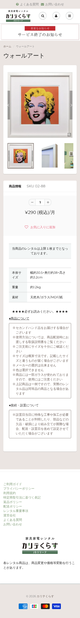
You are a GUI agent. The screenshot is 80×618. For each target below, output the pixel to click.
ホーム (7, 46)
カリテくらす (45, 596)
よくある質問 (29, 4)
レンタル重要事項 (15, 511)
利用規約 (9, 493)
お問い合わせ (54, 4)
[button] (40, 226)
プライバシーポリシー (18, 488)
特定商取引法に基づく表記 (22, 497)
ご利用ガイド (12, 484)
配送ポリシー (12, 506)
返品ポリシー (12, 502)
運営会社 (9, 515)
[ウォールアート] (40, 105)
